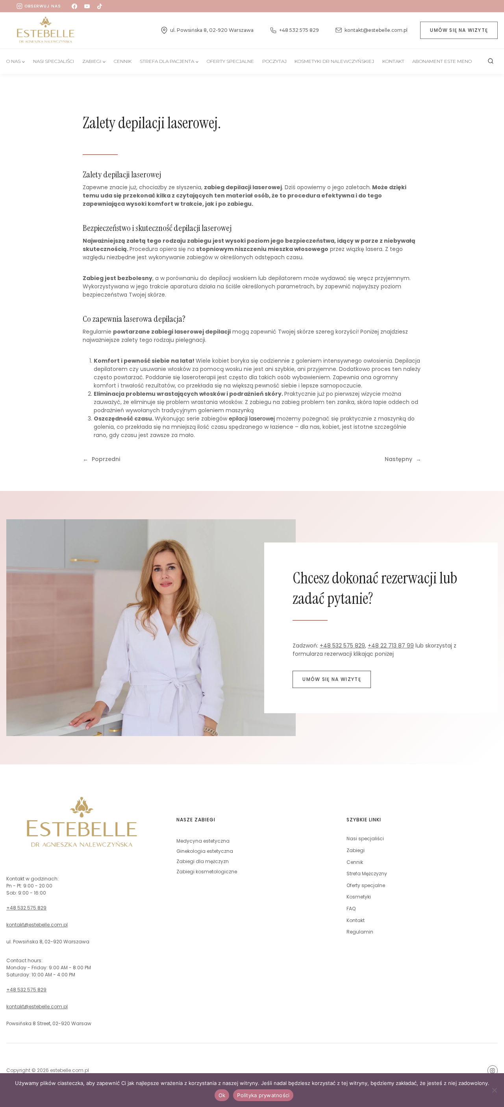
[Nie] (494, 1090)
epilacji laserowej (252, 419)
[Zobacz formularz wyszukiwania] (491, 61)
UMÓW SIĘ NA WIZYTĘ (459, 30)
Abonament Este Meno (442, 61)
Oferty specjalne (230, 61)
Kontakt (393, 61)
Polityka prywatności (263, 1095)
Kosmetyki (358, 896)
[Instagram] (492, 1070)
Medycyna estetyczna (203, 841)
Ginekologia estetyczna (204, 851)
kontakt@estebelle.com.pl (37, 924)
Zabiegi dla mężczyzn (202, 861)
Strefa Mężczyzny (366, 873)
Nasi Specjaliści (53, 61)
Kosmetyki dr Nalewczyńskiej (334, 61)
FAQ (351, 908)
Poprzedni (106, 459)
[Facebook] (74, 6)
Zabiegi (355, 850)
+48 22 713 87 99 (391, 645)
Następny (398, 459)
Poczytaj (274, 61)
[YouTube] (87, 6)
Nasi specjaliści (365, 838)
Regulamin (359, 931)
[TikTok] (99, 6)
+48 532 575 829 (342, 645)
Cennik (123, 61)
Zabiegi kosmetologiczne (206, 871)
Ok (222, 1095)
